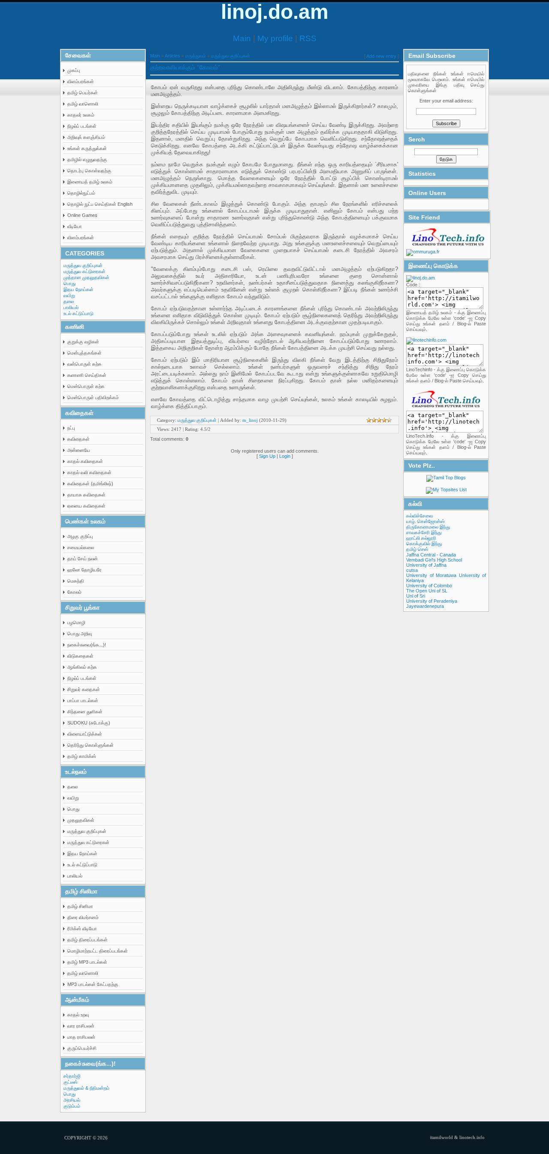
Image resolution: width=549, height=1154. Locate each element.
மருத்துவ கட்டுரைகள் (84, 271)
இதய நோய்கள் (78, 289)
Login (284, 456)
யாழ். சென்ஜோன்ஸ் (425, 521)
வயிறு (69, 295)
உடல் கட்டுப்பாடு (78, 313)
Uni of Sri (415, 595)
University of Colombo (429, 585)
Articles (172, 55)
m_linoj (250, 420)
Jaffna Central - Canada (431, 554)
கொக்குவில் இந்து (424, 543)
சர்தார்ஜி (72, 1076)
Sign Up (267, 456)
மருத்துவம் (195, 55)
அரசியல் (71, 1100)
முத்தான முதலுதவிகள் (86, 277)
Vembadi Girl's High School (434, 559)
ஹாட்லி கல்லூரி (421, 538)
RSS (308, 38)
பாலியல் (70, 307)
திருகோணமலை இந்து (428, 526)
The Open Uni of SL (426, 590)
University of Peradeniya (431, 601)
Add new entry (381, 56)
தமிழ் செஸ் (417, 549)
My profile (275, 38)
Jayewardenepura (425, 606)
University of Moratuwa (431, 575)
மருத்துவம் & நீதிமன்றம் (86, 1088)
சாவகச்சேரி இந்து (423, 532)
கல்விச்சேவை (419, 515)
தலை (68, 301)
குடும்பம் (71, 1106)
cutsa (412, 570)
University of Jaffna (426, 565)
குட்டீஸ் (70, 1082)
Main (242, 38)
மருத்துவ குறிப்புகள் (83, 265)
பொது (69, 283)
